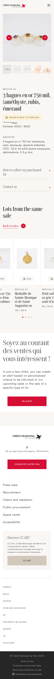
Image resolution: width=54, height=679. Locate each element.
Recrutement (11, 492)
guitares (7, 628)
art (4, 615)
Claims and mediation (17, 500)
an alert (34, 402)
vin (4, 635)
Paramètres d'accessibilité (29, 674)
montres (7, 601)
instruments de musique (15, 622)
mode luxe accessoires (14, 608)
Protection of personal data (27, 665)
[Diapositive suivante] (45, 37)
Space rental (11, 514)
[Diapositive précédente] (9, 37)
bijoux (6, 594)
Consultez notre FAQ (31, 465)
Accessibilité (11, 522)
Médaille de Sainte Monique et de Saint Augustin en (26, 300)
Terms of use (27, 661)
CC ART (35, 561)
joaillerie (7, 587)
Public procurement (16, 507)
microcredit (8, 642)
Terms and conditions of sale (27, 670)
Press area (10, 485)
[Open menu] (49, 5)
